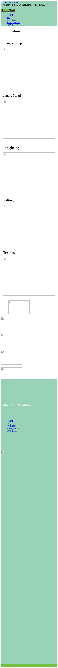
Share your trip (13, 22)
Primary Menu (8, 10)
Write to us (11, 20)
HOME (10, 15)
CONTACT (12, 25)
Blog (9, 17)
